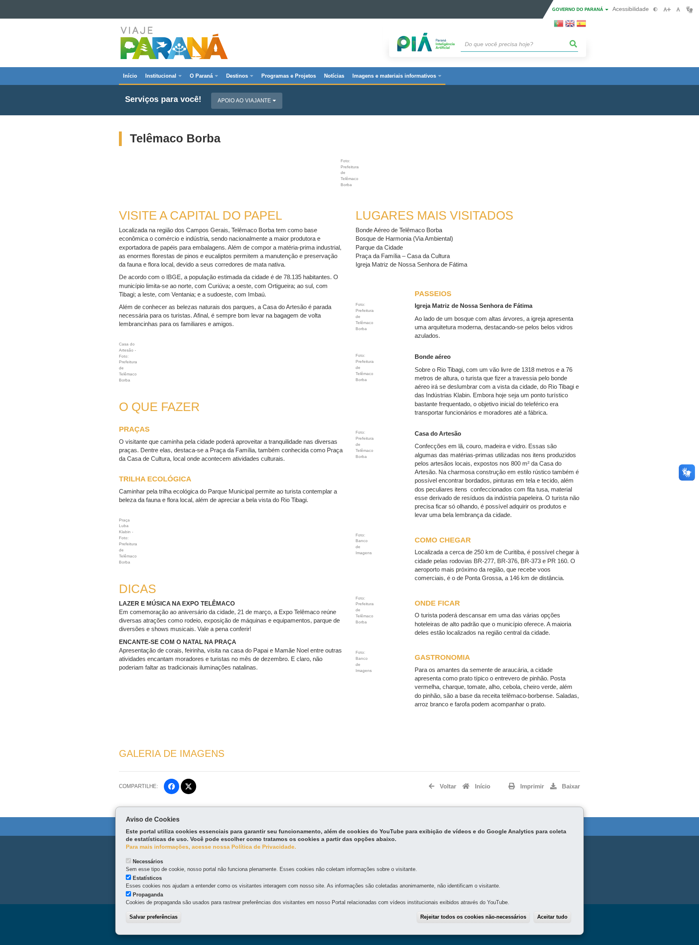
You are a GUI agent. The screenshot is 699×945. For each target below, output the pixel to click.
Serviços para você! (163, 99)
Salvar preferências (153, 917)
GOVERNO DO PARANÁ (578, 9)
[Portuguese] (558, 26)
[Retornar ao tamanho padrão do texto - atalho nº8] (678, 9)
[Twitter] (188, 786)
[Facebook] (171, 786)
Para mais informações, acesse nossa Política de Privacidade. (211, 847)
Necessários (148, 861)
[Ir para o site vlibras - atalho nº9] (689, 9)
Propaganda (148, 895)
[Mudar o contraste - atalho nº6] (655, 9)
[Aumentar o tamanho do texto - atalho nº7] (666, 9)
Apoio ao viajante (245, 100)
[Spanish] (581, 26)
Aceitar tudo (552, 917)
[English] (570, 26)
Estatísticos (147, 878)
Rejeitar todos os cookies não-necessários (473, 917)
